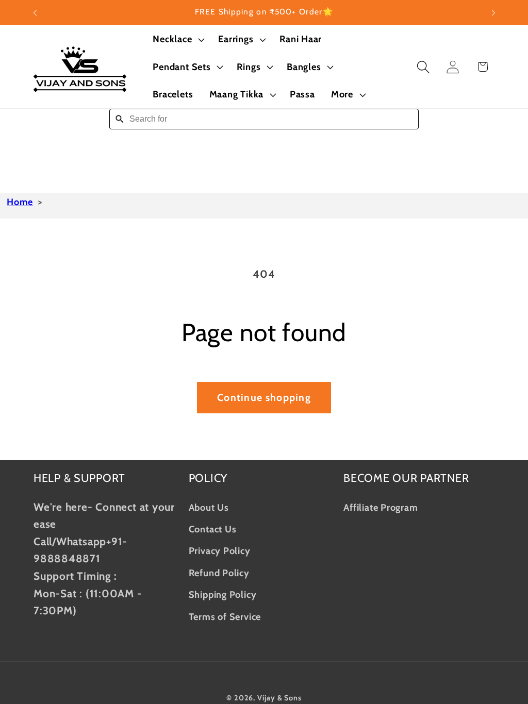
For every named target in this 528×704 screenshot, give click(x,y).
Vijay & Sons (279, 697)
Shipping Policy (223, 594)
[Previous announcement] (35, 12)
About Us (209, 507)
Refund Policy (219, 573)
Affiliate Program (380, 507)
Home (20, 202)
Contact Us (213, 529)
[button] (177, 39)
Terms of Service (225, 617)
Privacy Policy (220, 551)
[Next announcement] (493, 12)
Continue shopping (264, 397)
